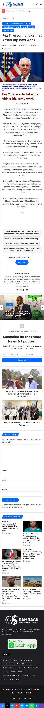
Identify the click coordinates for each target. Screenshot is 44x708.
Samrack (37, 689)
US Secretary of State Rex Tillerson (22, 243)
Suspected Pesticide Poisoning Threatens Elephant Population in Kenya (32, 592)
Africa (12, 18)
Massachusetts (33, 668)
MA (24, 668)
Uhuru (5, 679)
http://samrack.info (26, 660)
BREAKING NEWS (17, 23)
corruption (6, 660)
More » (25, 286)
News (24, 27)
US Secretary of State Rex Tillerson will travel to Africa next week (22, 249)
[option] (22, 307)
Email (4, 480)
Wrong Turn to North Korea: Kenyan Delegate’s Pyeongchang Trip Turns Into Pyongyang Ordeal (11, 594)
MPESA (5, 671)
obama (20, 671)
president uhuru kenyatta (11, 675)
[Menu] (3, 5)
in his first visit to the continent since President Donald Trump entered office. (21, 232)
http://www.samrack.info (10, 664)
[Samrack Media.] (15, 4)
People (31, 27)
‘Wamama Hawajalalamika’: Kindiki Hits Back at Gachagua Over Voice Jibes (11, 526)
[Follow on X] (13, 45)
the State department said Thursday (22, 238)
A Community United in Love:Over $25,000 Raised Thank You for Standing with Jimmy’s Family (11, 566)
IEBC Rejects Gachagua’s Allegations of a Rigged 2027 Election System (19, 313)
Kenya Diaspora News (11, 27)
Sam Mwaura (8, 45)
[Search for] (41, 5)
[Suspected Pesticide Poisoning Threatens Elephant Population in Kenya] (32, 581)
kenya (29, 664)
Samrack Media (26, 693)
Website (5, 490)
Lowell (18, 668)
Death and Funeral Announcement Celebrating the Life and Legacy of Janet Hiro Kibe (31, 538)
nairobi (13, 671)
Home (6, 18)
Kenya (27, 23)
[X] (20, 290)
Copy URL (22, 262)
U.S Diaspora (8, 30)
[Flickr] (23, 290)
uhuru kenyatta (15, 679)
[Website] (17, 290)
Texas (34, 675)
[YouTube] (26, 290)
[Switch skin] (37, 5)
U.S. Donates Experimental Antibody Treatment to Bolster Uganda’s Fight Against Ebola (32, 554)
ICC (23, 664)
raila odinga (25, 675)
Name (4, 470)
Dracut (15, 660)
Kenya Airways (7, 668)
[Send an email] (15, 45)
